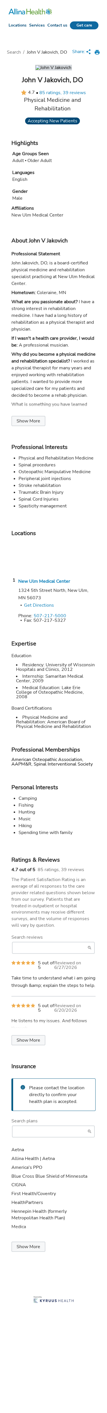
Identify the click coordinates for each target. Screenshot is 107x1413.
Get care (84, 25)
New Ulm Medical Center (44, 581)
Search (14, 52)
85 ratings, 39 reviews (62, 92)
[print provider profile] (97, 52)
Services (37, 25)
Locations (18, 25)
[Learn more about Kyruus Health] (54, 1300)
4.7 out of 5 (23, 869)
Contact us (57, 25)
